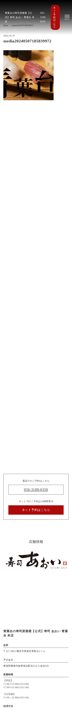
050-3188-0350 (43, 17)
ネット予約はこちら (54, 17)
